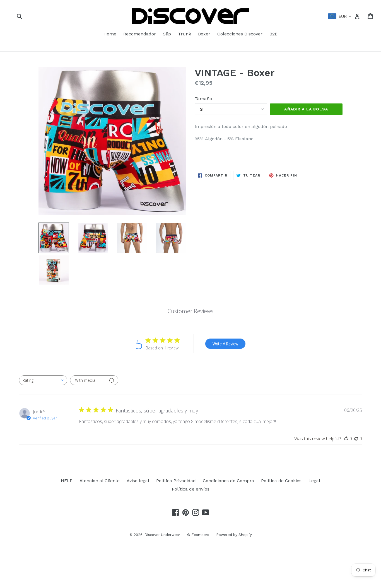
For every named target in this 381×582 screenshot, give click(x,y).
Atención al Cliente (99, 480)
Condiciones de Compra (228, 480)
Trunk (184, 34)
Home (109, 34)
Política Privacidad (176, 480)
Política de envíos (190, 489)
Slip (167, 34)
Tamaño (203, 98)
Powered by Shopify (234, 535)
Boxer (204, 34)
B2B (273, 34)
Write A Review (225, 343)
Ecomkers (200, 535)
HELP (67, 480)
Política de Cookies (281, 480)
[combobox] (43, 380)
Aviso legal (138, 480)
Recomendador (139, 34)
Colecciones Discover (239, 34)
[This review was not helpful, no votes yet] (356, 439)
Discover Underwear (162, 535)
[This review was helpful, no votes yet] (346, 439)
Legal (314, 480)
